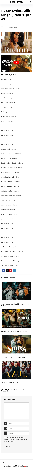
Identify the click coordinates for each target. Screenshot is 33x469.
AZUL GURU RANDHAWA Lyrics (12, 383)
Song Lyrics (13, 27)
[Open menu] (4, 462)
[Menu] (2, 2)
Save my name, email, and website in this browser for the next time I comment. (16, 439)
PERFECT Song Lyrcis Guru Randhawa (14, 331)
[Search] (30, 2)
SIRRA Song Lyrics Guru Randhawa (13, 357)
